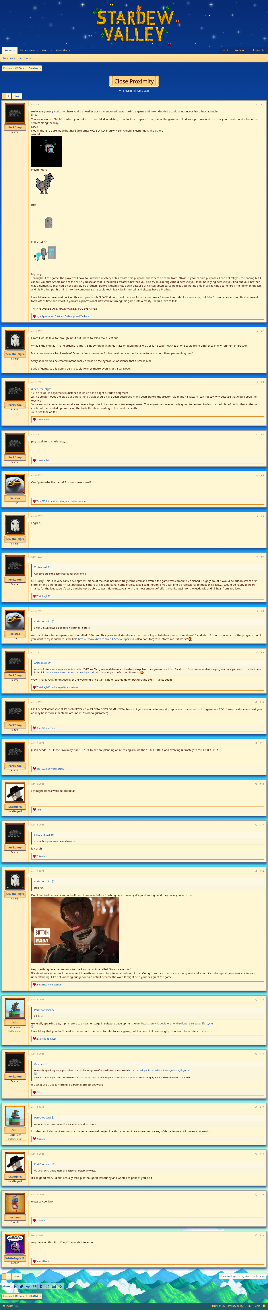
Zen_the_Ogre (15, 354)
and (45, 728)
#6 (262, 516)
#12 (262, 783)
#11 (262, 743)
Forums (10, 50)
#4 (262, 434)
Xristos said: (40, 567)
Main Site (61, 50)
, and (57, 687)
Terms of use (219, 1305)
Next (16, 96)
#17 (262, 1107)
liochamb (15, 1217)
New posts (9, 58)
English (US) (11, 1305)
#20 (262, 1235)
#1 (262, 104)
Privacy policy (235, 1305)
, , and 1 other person (61, 501)
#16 (262, 1053)
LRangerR (15, 806)
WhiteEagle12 (15, 1258)
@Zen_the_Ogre (41, 389)
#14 (262, 871)
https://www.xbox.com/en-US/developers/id (106, 639)
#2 (262, 331)
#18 (262, 1153)
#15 (262, 999)
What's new (27, 50)
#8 (262, 611)
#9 (262, 652)
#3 (262, 382)
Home (256, 1305)
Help (248, 1305)
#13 (262, 824)
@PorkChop (59, 111)
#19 (262, 1194)
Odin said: (39, 1064)
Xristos (15, 498)
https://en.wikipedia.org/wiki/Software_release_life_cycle (177, 1023)
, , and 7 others (62, 316)
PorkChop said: (42, 621)
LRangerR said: (42, 835)
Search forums (25, 58)
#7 (262, 556)
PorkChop (127, 90)
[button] (37, 50)
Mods (45, 50)
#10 (262, 702)
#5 (262, 475)
